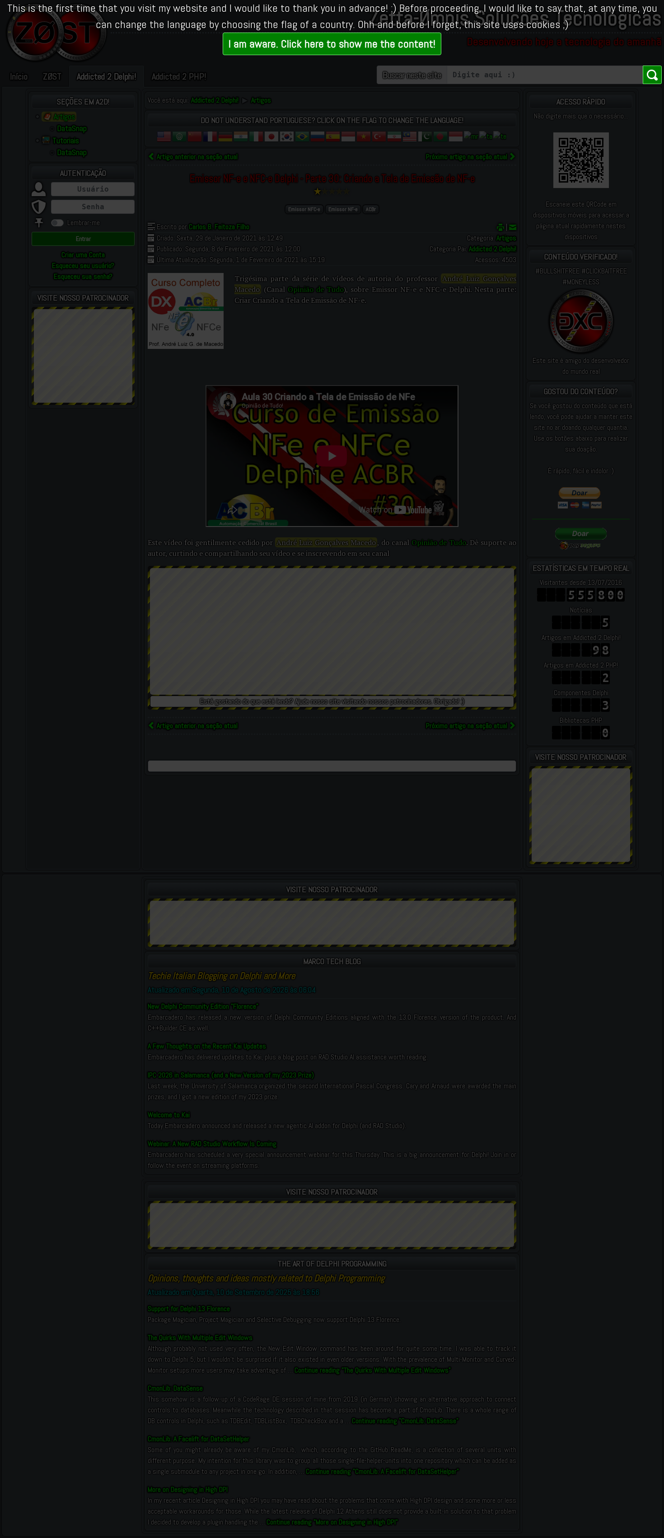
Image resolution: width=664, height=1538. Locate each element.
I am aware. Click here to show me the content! (332, 44)
